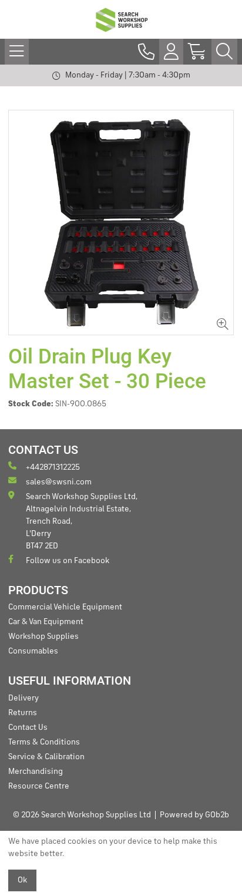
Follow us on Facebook (67, 561)
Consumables (33, 651)
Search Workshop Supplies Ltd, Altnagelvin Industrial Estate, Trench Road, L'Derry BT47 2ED (81, 521)
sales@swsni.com (59, 482)
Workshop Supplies (43, 636)
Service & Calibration (46, 757)
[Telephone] (146, 52)
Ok (22, 880)
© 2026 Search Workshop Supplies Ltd (82, 815)
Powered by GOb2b (194, 815)
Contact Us (28, 727)
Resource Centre (38, 786)
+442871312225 (53, 467)
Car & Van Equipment (45, 622)
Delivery (23, 698)
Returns (22, 713)
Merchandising (35, 771)
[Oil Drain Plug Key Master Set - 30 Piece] (121, 222)
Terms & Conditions (44, 742)
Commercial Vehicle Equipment (65, 607)
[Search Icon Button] (224, 52)
